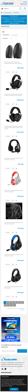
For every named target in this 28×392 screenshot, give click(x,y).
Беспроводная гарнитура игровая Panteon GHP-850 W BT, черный (13, 95)
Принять (14, 389)
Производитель (8, 12)
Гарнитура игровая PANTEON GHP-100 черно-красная (13, 159)
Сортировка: (6, 34)
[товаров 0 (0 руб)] (25, 8)
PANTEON (16, 12)
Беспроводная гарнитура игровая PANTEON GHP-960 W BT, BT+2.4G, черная (13, 127)
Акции (24, 4)
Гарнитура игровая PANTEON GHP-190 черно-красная (13, 223)
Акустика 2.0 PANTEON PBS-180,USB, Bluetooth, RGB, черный (13, 62)
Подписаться (22, 351)
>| (14, 305)
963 (25, 2)
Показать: (5, 38)
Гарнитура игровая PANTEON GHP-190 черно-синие (13, 255)
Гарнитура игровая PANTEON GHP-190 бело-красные (13, 191)
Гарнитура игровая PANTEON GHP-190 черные (13, 287)
